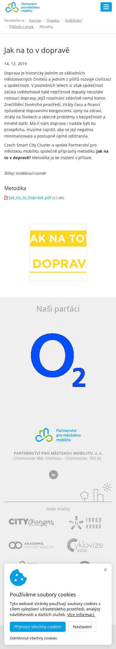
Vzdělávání (73, 20)
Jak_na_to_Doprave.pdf (30, 197)
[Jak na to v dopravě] (58, 251)
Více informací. (81, 614)
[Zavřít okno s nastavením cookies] (105, 570)
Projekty (53, 20)
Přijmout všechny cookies (37, 626)
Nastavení (82, 626)
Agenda (35, 20)
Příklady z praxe (21, 26)
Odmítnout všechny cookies (33, 638)
